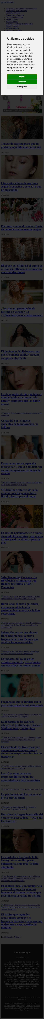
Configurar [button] (22, 87)
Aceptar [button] (22, 77)
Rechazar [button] (22, 82)
